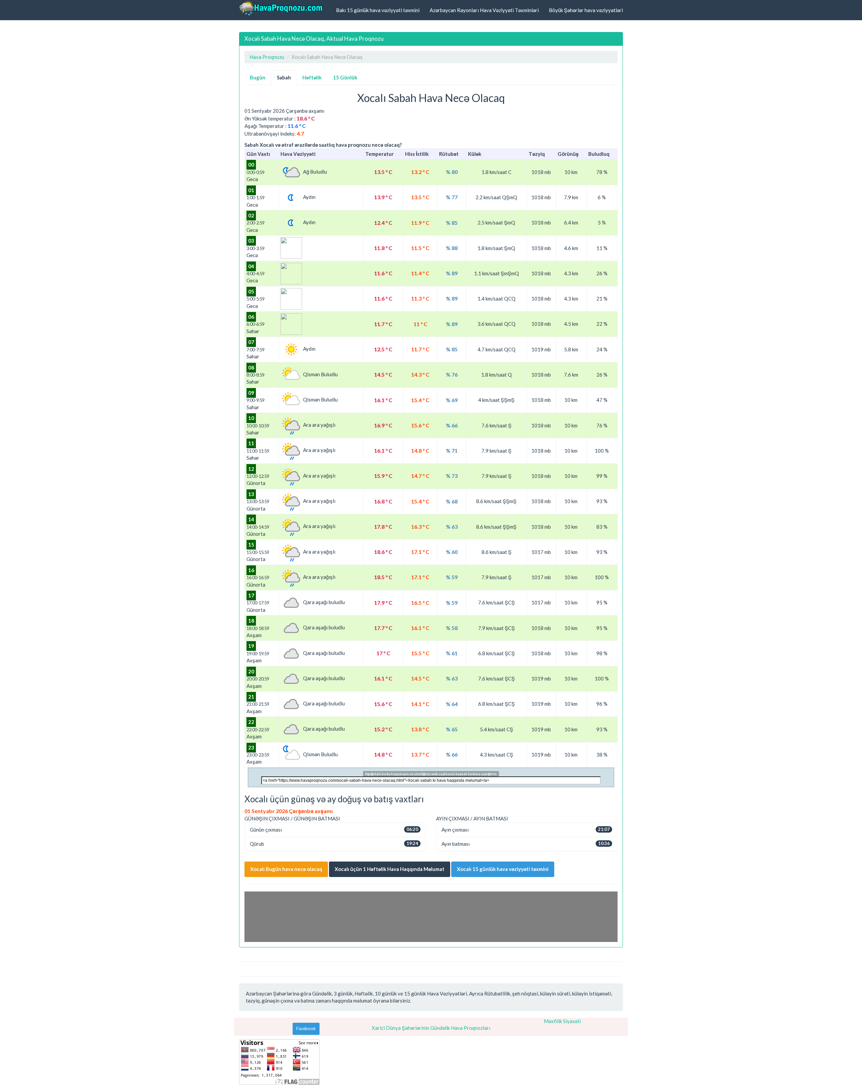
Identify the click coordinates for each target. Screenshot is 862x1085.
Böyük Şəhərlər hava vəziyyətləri (586, 10)
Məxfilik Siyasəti (562, 1021)
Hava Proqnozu (267, 57)
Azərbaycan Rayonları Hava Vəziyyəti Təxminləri (484, 10)
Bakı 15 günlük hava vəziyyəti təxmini (378, 10)
